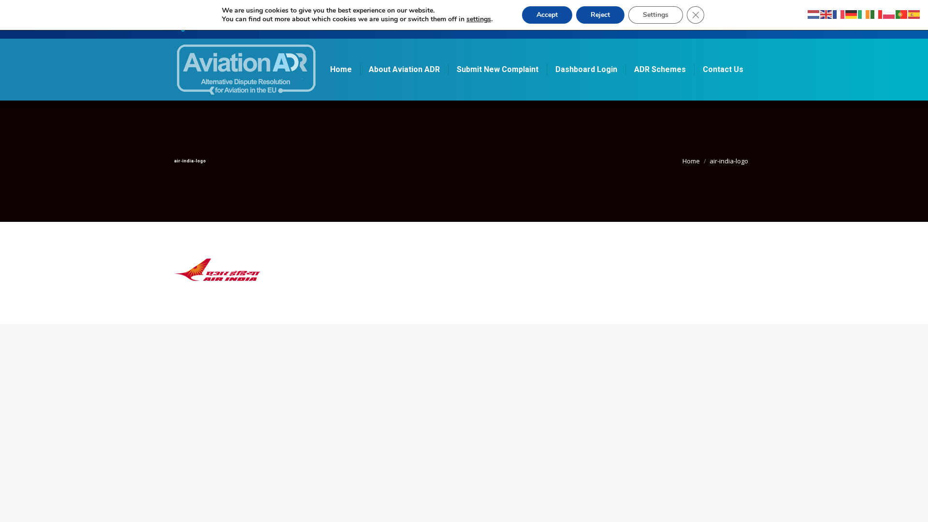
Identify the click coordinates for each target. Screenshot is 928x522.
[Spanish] (914, 14)
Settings (655, 14)
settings (478, 19)
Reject (600, 14)
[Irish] (864, 14)
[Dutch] (814, 14)
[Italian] (876, 14)
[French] (839, 14)
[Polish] (889, 14)
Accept (547, 14)
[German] (851, 14)
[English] (826, 14)
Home (691, 161)
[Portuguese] (902, 14)
